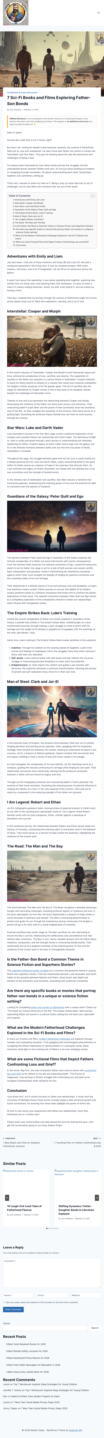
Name (8, 1295)
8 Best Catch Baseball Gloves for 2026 (26, 1344)
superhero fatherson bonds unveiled (30, 970)
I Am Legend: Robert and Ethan (29, 219)
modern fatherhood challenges (54, 1039)
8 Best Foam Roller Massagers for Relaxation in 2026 (33, 1365)
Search (6, 1323)
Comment (10, 1261)
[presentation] (26, 1184)
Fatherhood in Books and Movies (22, 93)
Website (76, 1295)
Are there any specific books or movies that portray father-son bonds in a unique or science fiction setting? (55, 231)
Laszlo (6, 1384)
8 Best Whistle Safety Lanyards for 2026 (27, 1351)
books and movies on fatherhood (47, 1007)
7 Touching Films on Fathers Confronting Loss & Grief (77, 1142)
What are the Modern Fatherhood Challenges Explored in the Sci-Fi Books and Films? (51, 237)
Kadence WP (75, 1430)
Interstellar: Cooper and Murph (29, 203)
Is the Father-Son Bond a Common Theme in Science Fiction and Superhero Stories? (54, 226)
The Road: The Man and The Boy (30, 222)
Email (41, 1295)
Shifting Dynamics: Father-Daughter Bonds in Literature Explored (76, 1210)
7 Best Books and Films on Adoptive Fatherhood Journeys (21, 1142)
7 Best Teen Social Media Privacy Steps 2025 (36, 1402)
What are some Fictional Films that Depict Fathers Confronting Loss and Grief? (52, 242)
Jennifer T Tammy (12, 1390)
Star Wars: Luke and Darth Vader (30, 206)
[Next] (97, 1198)
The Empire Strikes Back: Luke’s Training (34, 213)
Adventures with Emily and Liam (29, 200)
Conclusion (21, 245)
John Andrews (15, 110)
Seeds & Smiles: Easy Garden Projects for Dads (35, 1396)
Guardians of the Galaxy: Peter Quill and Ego (35, 209)
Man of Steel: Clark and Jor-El (29, 216)
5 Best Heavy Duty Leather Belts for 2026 (27, 1372)
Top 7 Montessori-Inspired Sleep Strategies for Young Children (45, 1384)
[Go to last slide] (7, 1198)
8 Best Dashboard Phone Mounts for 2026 (27, 1358)
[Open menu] (98, 13)
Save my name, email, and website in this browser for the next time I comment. (42, 1302)
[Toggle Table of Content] (91, 196)
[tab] (47, 1228)
